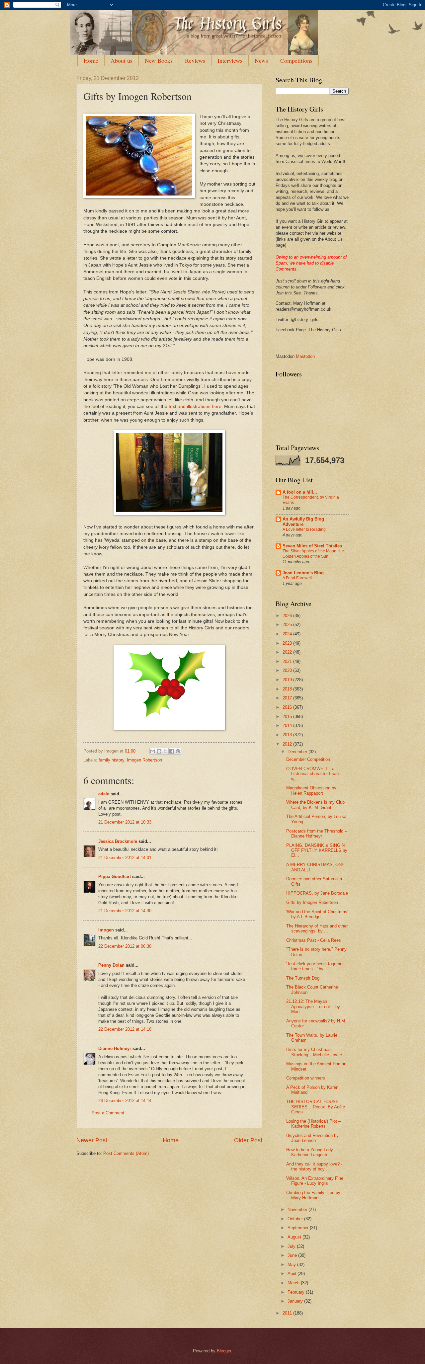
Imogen (106, 929)
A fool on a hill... (300, 492)
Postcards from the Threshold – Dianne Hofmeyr (316, 834)
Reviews (195, 60)
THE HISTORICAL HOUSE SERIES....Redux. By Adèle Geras (315, 1106)
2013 (288, 734)
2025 (288, 624)
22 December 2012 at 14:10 (124, 1029)
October (296, 1218)
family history (111, 760)
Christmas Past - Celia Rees (313, 940)
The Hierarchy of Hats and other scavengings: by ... (317, 928)
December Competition (308, 759)
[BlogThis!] (159, 751)
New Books (159, 60)
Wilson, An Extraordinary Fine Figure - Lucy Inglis (314, 1181)
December (298, 751)
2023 (288, 643)
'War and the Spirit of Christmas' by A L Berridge (317, 914)
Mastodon (305, 356)
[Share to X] (165, 751)
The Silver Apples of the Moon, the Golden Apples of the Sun (313, 554)
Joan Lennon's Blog (303, 572)
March (294, 1282)
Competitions (296, 60)
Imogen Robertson (144, 760)
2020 (288, 670)
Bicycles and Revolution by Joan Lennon (312, 1138)
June (293, 1255)
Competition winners (305, 1078)
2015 (288, 716)
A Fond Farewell (297, 578)
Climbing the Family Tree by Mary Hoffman (313, 1195)
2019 (288, 679)
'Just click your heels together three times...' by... (315, 966)
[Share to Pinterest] (178, 751)
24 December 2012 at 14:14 (124, 1100)
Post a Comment (108, 1112)
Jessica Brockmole (117, 841)
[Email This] (152, 751)
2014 (288, 725)
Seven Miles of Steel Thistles (312, 545)
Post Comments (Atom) (126, 1153)
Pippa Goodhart (114, 876)
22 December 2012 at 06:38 (124, 946)
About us (121, 60)
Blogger (224, 1350)
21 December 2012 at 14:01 (124, 857)
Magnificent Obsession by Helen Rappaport (311, 790)
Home (91, 60)
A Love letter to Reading (304, 529)
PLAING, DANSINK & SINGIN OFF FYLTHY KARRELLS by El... (316, 850)
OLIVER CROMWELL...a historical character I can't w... (313, 773)
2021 (288, 661)
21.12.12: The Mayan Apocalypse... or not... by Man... (313, 1006)
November (298, 1209)
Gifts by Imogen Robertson (312, 902)
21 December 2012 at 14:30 (124, 910)
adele (103, 793)
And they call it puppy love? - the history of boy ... (314, 1166)
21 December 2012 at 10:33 (124, 822)
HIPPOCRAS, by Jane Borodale (317, 893)
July (292, 1246)
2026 (288, 615)
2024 (288, 633)
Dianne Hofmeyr (114, 1048)
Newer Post (91, 1140)
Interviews (229, 60)
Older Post (248, 1140)
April (293, 1273)
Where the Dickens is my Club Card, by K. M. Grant (315, 805)
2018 (288, 688)
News (261, 60)
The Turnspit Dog (302, 978)
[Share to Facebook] (171, 751)
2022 (288, 652)
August (295, 1237)
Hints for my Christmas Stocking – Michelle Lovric (314, 1052)
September (299, 1227)
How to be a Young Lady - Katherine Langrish (311, 1152)
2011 (288, 1313)
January (296, 1301)
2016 (288, 707)
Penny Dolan (111, 965)
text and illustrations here (195, 406)
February (297, 1292)
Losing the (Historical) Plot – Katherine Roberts (313, 1124)
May (292, 1264)
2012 (288, 744)
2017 (288, 697)
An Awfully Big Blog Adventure (303, 522)
